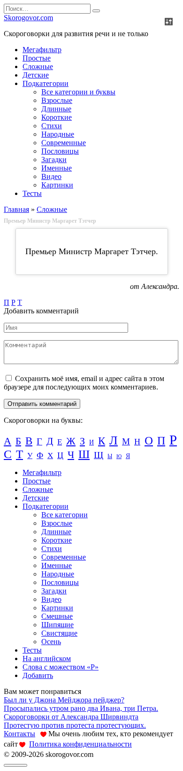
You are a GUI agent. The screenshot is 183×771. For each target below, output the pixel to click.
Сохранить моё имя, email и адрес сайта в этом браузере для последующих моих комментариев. (84, 382)
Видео (51, 176)
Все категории (64, 515)
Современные (63, 143)
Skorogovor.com (28, 18)
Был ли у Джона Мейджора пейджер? (64, 700)
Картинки (57, 185)
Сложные (38, 66)
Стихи (51, 126)
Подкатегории (46, 83)
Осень (51, 642)
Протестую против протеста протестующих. (75, 725)
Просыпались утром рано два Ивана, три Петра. (81, 708)
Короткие (56, 117)
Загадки (54, 160)
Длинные (56, 109)
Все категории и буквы (78, 92)
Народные (57, 134)
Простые (37, 58)
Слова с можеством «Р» (61, 667)
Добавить (38, 675)
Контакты (19, 734)
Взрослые (56, 100)
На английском (47, 658)
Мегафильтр (42, 50)
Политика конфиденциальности (80, 744)
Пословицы (60, 151)
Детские (36, 75)
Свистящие (59, 633)
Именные (56, 168)
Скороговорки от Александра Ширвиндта (71, 717)
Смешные (57, 616)
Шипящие (57, 625)
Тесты (32, 193)
